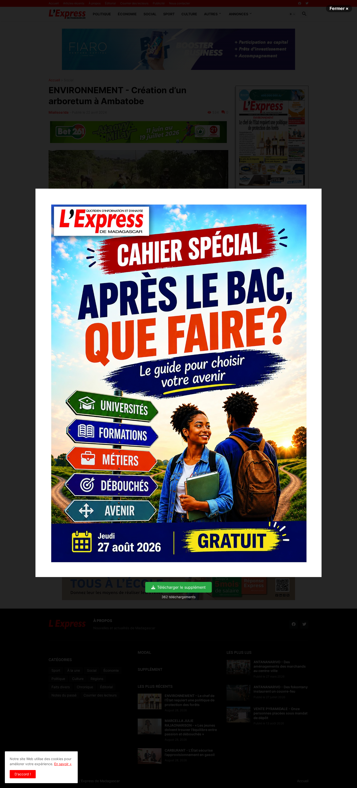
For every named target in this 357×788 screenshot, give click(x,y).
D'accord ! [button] (23, 774)
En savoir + (63, 764)
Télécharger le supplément (181, 587)
